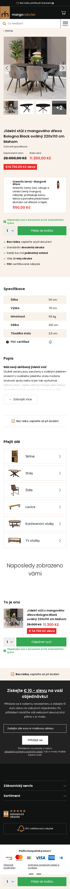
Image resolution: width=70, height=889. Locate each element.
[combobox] (30, 23)
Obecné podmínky (9, 866)
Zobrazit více (22, 399)
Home (9, 31)
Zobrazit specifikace (15, 146)
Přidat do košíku (42, 231)
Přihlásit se (35, 740)
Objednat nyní (41, 642)
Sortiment (12, 795)
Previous (7, 68)
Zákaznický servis (18, 785)
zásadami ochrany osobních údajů (23, 751)
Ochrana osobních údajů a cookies (43, 866)
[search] (4, 23)
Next (62, 68)
